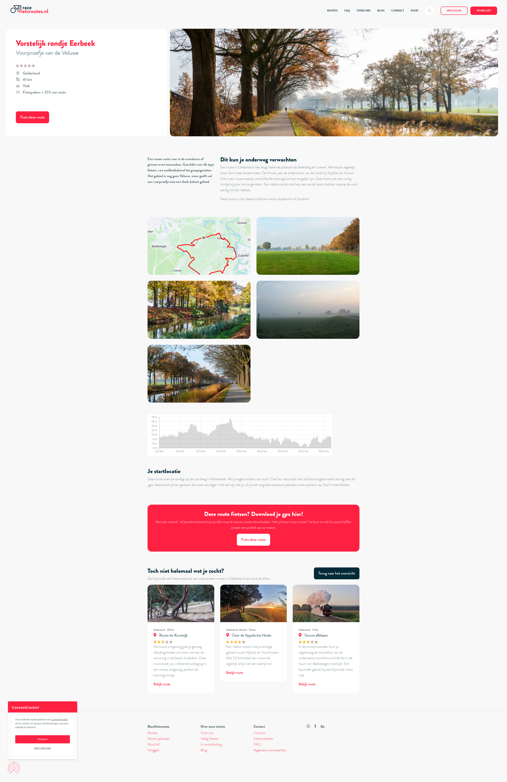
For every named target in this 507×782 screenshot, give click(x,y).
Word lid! (484, 11)
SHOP (414, 11)
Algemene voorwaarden (270, 750)
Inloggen (454, 11)
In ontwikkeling (211, 744)
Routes (152, 732)
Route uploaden (159, 738)
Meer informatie (42, 748)
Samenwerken (263, 738)
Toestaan (43, 739)
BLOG (381, 11)
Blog (204, 750)
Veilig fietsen (210, 738)
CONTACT (397, 11)
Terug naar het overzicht (336, 573)
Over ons (207, 732)
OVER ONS (364, 11)
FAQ (347, 11)
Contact (259, 732)
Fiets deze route (32, 117)
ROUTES (332, 11)
